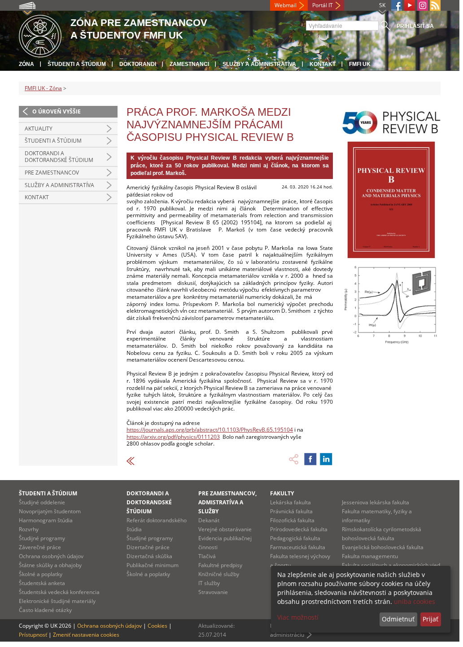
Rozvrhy (29, 529)
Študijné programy (42, 538)
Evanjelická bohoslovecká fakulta (383, 547)
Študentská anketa (42, 583)
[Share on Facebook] (310, 459)
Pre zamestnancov (52, 172)
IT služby (209, 583)
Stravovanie (213, 592)
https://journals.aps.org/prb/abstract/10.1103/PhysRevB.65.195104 (210, 429)
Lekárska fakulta (290, 502)
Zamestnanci (189, 64)
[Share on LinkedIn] (326, 459)
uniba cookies (414, 601)
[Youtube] (409, 5)
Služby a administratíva (259, 64)
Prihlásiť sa (415, 26)
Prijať (430, 619)
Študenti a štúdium (77, 64)
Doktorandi (137, 64)
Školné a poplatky (40, 574)
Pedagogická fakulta (295, 538)
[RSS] (435, 5)
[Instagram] (422, 5)
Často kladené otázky (45, 610)
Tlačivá (207, 556)
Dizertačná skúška (149, 556)
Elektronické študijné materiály (57, 601)
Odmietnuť (398, 619)
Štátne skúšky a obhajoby (50, 565)
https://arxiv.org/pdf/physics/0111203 (173, 437)
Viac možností (298, 617)
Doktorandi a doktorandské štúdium (59, 156)
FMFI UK (360, 64)
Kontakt (323, 64)
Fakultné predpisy (220, 565)
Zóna (26, 64)
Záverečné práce (40, 547)
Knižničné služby (218, 574)
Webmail (286, 5)
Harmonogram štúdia (46, 520)
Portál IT (322, 5)
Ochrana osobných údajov (51, 556)
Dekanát (208, 520)
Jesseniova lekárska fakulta (375, 502)
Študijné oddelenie (42, 502)
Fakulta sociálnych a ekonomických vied (391, 565)
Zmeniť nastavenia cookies (86, 634)
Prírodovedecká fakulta (299, 529)
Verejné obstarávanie (225, 529)
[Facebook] (396, 5)
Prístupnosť (33, 634)
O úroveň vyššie (56, 111)
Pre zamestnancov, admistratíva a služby (227, 502)
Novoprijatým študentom (50, 511)
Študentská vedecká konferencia (59, 592)
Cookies (157, 626)
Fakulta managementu (370, 556)
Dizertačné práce (148, 547)
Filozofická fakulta (292, 520)
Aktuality (38, 128)
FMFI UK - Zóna (43, 88)
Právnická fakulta (291, 511)
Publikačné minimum (153, 565)
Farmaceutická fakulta (297, 547)
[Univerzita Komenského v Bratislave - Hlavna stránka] (40, 35)
